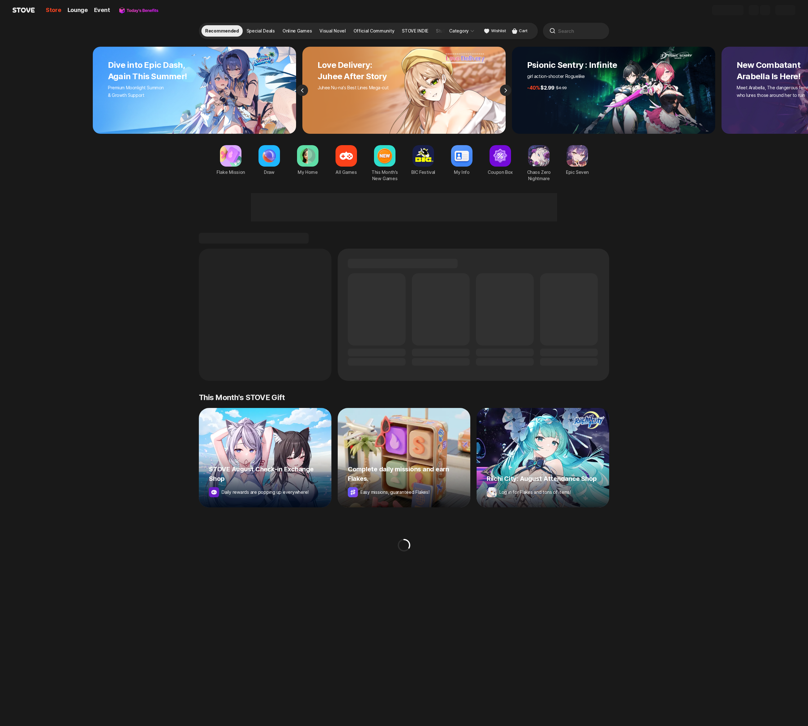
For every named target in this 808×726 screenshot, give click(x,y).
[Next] (505, 90)
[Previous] (302, 90)
